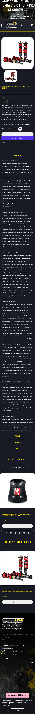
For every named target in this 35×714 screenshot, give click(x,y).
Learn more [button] (6, 705)
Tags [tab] (17, 449)
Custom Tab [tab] (17, 442)
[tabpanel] (17, 295)
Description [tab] (17, 156)
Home (17, 14)
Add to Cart (18, 134)
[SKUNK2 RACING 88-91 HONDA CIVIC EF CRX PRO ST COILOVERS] (10, 76)
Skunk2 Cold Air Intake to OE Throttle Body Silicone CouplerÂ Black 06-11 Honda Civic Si (16, 514)
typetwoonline (10, 100)
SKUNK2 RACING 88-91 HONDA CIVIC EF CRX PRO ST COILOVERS (17, 592)
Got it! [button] (17, 710)
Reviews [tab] (17, 436)
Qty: (2, 128)
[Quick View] (2, 483)
